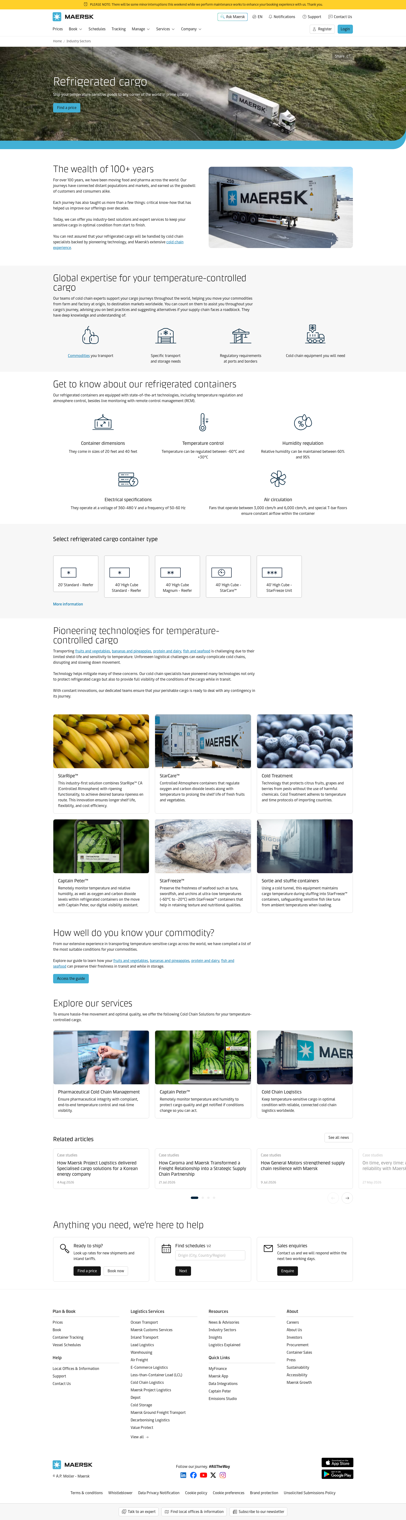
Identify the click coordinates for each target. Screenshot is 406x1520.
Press (291, 1360)
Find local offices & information (197, 1511)
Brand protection (264, 1493)
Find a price (66, 107)
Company (189, 29)
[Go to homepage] (73, 16)
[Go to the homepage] (73, 1468)
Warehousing (141, 1352)
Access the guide (71, 978)
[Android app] (337, 1474)
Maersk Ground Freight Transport (158, 1412)
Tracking (119, 29)
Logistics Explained (224, 1345)
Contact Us (343, 17)
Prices (58, 29)
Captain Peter (220, 1391)
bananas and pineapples (131, 651)
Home (57, 41)
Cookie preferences (228, 1493)
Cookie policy (196, 1493)
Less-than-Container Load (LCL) (156, 1375)
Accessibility (297, 1375)
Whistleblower (120, 1493)
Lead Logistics (142, 1345)
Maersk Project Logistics (151, 1390)
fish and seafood (196, 651)
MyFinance (218, 1368)
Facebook (193, 1475)
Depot (136, 1397)
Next (347, 1198)
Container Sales (299, 1352)
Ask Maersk (235, 17)
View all (137, 1437)
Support (314, 17)
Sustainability (298, 1367)
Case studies (67, 1155)
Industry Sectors (78, 41)
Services (163, 29)
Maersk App (218, 1376)
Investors (294, 1337)
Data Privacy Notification (159, 1493)
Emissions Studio (223, 1398)
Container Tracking (68, 1337)
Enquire (287, 1271)
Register (325, 29)
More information (68, 604)
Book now (116, 1271)
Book (73, 29)
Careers (293, 1322)
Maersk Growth (299, 1382)
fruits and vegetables (92, 651)
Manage (138, 29)
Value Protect (142, 1427)
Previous (333, 1198)
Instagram (222, 1475)
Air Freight (139, 1360)
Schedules (97, 29)
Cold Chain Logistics (147, 1382)
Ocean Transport (144, 1322)
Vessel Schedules (67, 1345)
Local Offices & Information (76, 1368)
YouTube (203, 1475)
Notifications (281, 16)
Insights (215, 1337)
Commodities (79, 355)
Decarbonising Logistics (150, 1420)
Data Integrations (223, 1383)
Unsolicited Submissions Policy (310, 1493)
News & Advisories (224, 1322)
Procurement (297, 1345)
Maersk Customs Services (151, 1330)
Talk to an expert (142, 1511)
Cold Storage (141, 1405)
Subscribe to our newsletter (261, 1511)
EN (260, 17)
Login (345, 29)
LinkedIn (183, 1475)
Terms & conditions (86, 1493)
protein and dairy (167, 651)
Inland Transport (144, 1337)
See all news (338, 1137)
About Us (294, 1330)
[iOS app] (337, 1462)
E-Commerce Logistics (149, 1367)
